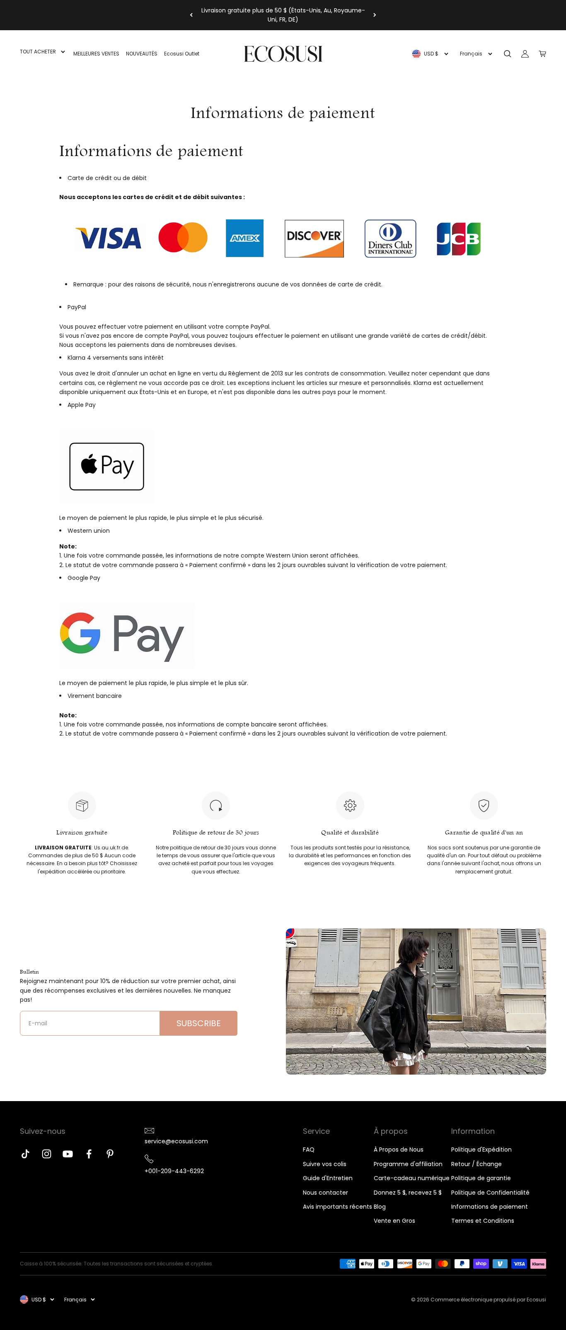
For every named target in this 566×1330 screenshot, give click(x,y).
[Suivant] (374, 15)
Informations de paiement (489, 1207)
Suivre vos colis (324, 1164)
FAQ (308, 1149)
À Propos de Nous (398, 1149)
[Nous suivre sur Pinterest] (110, 1153)
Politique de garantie (481, 1178)
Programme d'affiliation (408, 1164)
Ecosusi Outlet (181, 53)
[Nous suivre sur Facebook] (88, 1153)
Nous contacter (325, 1192)
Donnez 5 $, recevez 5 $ (408, 1192)
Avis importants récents (337, 1207)
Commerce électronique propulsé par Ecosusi (488, 1299)
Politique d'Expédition (481, 1149)
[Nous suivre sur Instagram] (46, 1153)
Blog (380, 1207)
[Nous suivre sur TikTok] (25, 1153)
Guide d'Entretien (328, 1178)
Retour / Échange (476, 1164)
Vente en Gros (394, 1221)
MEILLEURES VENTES (96, 53)
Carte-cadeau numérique (412, 1178)
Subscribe (199, 1023)
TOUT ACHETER (38, 51)
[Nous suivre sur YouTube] (67, 1153)
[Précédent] (191, 15)
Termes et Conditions (482, 1221)
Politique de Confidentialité (490, 1192)
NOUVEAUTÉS (141, 53)
